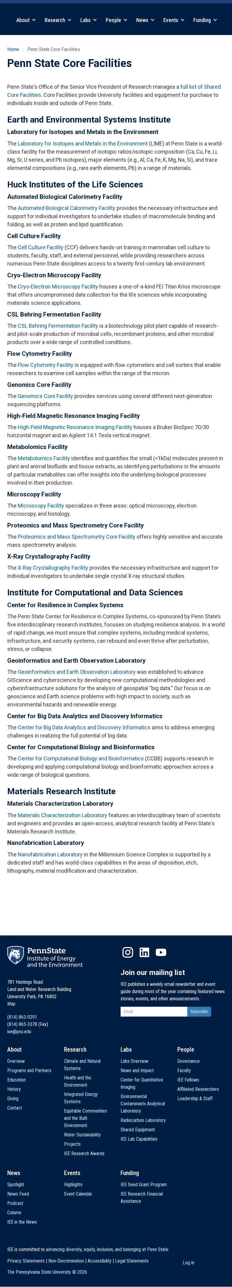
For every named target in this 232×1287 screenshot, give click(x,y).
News (143, 20)
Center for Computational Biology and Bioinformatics (81, 758)
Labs (86, 20)
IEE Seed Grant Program (144, 1184)
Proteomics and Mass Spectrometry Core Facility (76, 537)
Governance (188, 1061)
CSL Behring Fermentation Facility (58, 326)
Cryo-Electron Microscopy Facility (58, 286)
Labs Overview (134, 1061)
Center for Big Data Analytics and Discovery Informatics (84, 727)
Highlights (73, 1184)
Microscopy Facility (41, 505)
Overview (16, 1061)
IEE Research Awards (84, 1153)
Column (14, 1212)
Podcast (15, 1203)
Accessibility (99, 1261)
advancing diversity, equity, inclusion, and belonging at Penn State (107, 1249)
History (14, 1089)
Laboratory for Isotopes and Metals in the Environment (83, 143)
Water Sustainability (82, 1135)
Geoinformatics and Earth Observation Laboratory (77, 672)
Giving (12, 1098)
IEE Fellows (188, 1080)
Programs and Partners (29, 1070)
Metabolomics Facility (44, 458)
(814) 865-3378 (22, 1024)
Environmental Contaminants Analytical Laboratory (143, 1104)
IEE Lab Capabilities (139, 1139)
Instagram (127, 952)
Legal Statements (132, 1261)
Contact (14, 1108)
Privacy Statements (26, 1261)
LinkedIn (144, 952)
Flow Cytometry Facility (45, 365)
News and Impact (137, 1070)
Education (16, 1080)
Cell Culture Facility (40, 247)
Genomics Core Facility (45, 396)
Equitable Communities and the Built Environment (85, 1118)
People (114, 20)
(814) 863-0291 (22, 1017)
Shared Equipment (138, 1129)
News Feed (18, 1194)
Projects (72, 1144)
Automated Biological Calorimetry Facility (66, 208)
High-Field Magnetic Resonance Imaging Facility (75, 427)
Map (11, 1004)
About (23, 20)
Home (13, 49)
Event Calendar (78, 1194)
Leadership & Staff (195, 1098)
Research (55, 20)
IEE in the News (22, 1222)
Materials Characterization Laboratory (62, 815)
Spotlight (15, 1184)
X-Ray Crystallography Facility (53, 568)
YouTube (161, 952)
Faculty (184, 1070)
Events (171, 20)
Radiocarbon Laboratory (143, 1120)
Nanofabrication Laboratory (51, 854)
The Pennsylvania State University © (47, 1272)
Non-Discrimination (66, 1261)
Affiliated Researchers (198, 1089)
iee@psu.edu (19, 1031)
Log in (188, 1263)
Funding (202, 20)
